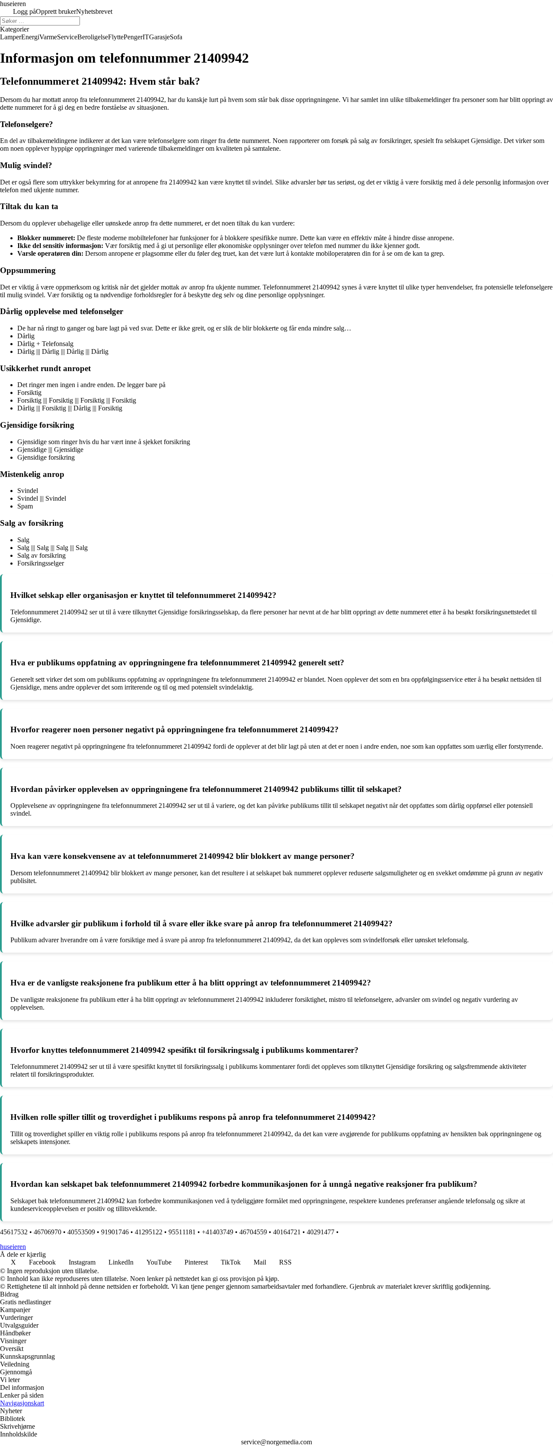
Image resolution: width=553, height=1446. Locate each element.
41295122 (148, 1232)
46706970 (47, 1232)
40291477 (320, 1232)
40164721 (287, 1232)
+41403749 (217, 1232)
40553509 (81, 1232)
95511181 (182, 1232)
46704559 (253, 1232)
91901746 (115, 1232)
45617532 (14, 1232)
